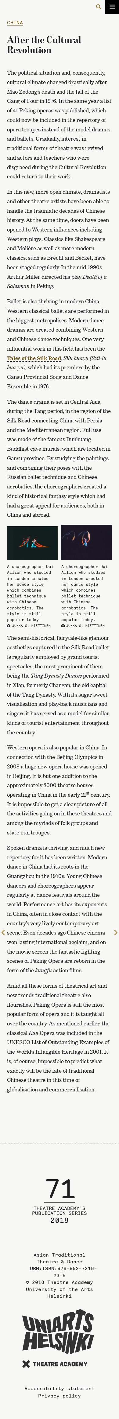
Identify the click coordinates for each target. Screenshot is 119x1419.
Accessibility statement (59, 1388)
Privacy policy (59, 1396)
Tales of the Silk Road (34, 358)
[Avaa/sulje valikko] (112, 7)
